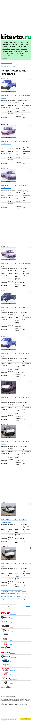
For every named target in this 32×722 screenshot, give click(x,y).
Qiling (13, 599)
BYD (27, 42)
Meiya (7, 598)
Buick (22, 42)
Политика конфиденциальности (16, 697)
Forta (10, 599)
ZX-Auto (4, 58)
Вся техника (8, 66)
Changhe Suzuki (13, 44)
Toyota (17, 55)
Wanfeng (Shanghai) (21, 598)
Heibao (18, 593)
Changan (5, 44)
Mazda (4, 55)
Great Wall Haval (7, 51)
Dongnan (12, 46)
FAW (25, 46)
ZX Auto (22, 593)
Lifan (16, 53)
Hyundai (26, 51)
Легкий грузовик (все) (6, 63)
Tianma (24, 596)
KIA (12, 53)
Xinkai (15, 596)
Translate (28, 606)
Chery (21, 44)
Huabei (25, 599)
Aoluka (28, 598)
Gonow (13, 594)
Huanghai (19, 596)
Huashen (18, 594)
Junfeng (2, 594)
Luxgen (22, 53)
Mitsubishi (11, 55)
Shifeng (22, 594)
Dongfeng (5, 46)
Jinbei (8, 53)
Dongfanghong (13, 598)
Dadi (11, 596)
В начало (5, 42)
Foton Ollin (3, 598)
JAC (3, 53)
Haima (20, 51)
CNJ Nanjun (12, 593)
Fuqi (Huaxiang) (4, 599)
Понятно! (25, 718)
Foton (13, 49)
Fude (8, 596)
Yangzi (7, 593)
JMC (26, 593)
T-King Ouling (18, 591)
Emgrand (19, 46)
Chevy (27, 44)
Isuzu (6, 594)
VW (22, 55)
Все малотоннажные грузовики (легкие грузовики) (11, 589)
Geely (18, 49)
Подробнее (8, 91)
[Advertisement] (16, 16)
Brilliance (16, 42)
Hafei (15, 51)
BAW (11, 42)
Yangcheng (18, 599)
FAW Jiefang (3, 596)
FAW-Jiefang (6, 49)
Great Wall (24, 49)
